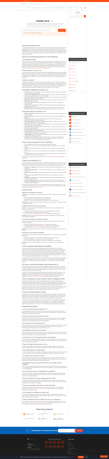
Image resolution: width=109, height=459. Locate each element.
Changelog (70, 443)
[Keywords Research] (46, 446)
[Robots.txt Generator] (58, 442)
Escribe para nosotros (72, 448)
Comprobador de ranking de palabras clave (77, 177)
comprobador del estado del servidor (52, 156)
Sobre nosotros (71, 453)
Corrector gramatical (75, 180)
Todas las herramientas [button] (36, 7)
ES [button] (86, 7)
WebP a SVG (74, 90)
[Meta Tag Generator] (54, 446)
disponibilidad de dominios (36, 402)
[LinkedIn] (27, 1)
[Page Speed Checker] (58, 446)
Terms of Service (71, 446)
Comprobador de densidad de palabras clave (77, 193)
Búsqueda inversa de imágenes (77, 186)
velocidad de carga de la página (35, 187)
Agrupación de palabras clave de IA (78, 129)
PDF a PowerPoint (75, 81)
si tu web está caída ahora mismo (35, 388)
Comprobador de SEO (76, 167)
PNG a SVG (74, 84)
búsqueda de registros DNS (37, 68)
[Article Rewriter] (62, 446)
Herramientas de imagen (59, 7)
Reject (86, 457)
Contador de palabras (76, 173)
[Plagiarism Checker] (50, 442)
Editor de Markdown (75, 195)
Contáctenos (70, 7)
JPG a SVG (74, 87)
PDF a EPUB (74, 78)
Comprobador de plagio (76, 170)
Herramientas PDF (48, 7)
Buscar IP (62, 30)
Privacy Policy (70, 444)
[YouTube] (29, 1)
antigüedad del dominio (40, 213)
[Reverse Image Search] (62, 442)
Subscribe (79, 430)
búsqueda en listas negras (43, 225)
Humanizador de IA (75, 126)
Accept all (81, 457)
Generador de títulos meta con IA (78, 132)
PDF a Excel (74, 75)
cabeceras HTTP (39, 303)
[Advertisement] (44, 15)
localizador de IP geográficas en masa (36, 276)
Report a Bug (104, 456)
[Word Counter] (46, 442)
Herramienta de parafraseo (77, 138)
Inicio (28, 7)
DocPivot (77, 7)
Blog (81, 7)
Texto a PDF (74, 65)
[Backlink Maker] (50, 446)
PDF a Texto (74, 72)
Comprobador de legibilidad (77, 183)
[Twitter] (25, 1)
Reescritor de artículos (76, 141)
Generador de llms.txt (76, 119)
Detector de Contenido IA (76, 122)
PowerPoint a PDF (75, 62)
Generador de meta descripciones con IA (77, 136)
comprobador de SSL (59, 109)
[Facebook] (22, 1)
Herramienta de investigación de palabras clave (76, 190)
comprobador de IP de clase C (30, 139)
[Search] (85, 16)
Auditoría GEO (74, 116)
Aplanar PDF (74, 68)
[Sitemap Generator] (54, 442)
